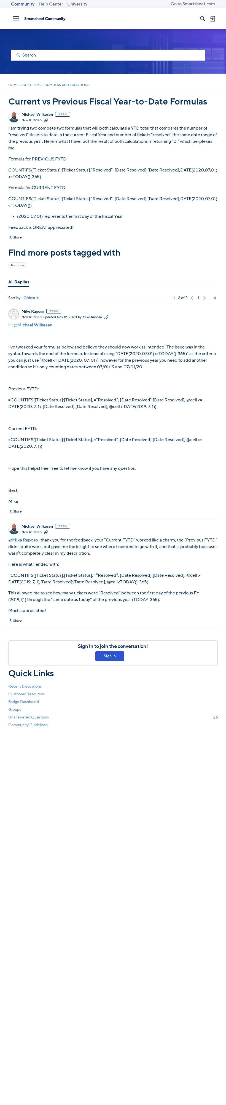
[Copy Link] (46, 120)
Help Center (51, 4)
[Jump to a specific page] (213, 298)
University (77, 4)
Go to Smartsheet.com (193, 4)
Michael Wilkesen (37, 114)
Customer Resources (26, 694)
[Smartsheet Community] (45, 19)
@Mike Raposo (23, 540)
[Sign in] (212, 19)
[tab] (19, 282)
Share (15, 238)
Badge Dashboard (23, 701)
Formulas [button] (18, 265)
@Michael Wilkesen (33, 325)
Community (22, 4)
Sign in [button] (110, 656)
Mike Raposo (32, 311)
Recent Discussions (25, 686)
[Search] (203, 19)
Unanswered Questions (113, 717)
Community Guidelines (28, 725)
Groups (14, 709)
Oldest (29, 298)
